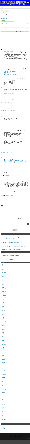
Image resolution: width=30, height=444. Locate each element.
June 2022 (3, 332)
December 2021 (4, 340)
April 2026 (3, 269)
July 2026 (3, 265)
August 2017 (3, 411)
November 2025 (4, 276)
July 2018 (3, 396)
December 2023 (4, 307)
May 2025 (3, 284)
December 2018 (4, 389)
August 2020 (3, 362)
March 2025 (3, 287)
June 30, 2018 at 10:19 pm (11, 110)
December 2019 (4, 373)
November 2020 (4, 358)
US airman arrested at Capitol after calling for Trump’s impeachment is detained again (13, 246)
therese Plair (3, 255)
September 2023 (4, 311)
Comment (2, 206)
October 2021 (3, 343)
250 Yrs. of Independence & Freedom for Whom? (12, 255)
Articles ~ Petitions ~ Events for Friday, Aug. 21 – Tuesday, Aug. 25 (11, 243)
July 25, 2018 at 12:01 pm (8, 102)
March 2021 (3, 352)
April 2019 (3, 384)
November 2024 (4, 292)
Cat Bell (4, 102)
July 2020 (3, 363)
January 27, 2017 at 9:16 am (8, 152)
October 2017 (3, 408)
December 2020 (4, 356)
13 (4, 31)
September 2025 (4, 279)
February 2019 (4, 386)
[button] (25, 43)
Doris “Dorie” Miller (4, 245)
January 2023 (3, 322)
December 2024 (4, 291)
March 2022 (3, 336)
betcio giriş (3, 256)
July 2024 (3, 298)
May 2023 (3, 317)
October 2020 (3, 359)
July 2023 (3, 314)
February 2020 (4, 370)
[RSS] (29, 1)
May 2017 (3, 415)
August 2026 (3, 264)
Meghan (4, 152)
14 (8, 31)
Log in (2, 425)
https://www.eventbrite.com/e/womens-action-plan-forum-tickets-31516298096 (13, 160)
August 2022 (3, 329)
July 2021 (3, 347)
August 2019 (3, 378)
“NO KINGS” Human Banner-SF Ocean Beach (10, 259)
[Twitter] (27, 1)
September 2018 (4, 393)
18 (24, 31)
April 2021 (3, 351)
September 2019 (4, 377)
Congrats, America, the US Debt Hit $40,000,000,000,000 (9, 235)
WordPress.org (4, 429)
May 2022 (3, 333)
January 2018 (3, 404)
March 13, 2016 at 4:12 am (9, 195)
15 (12, 31)
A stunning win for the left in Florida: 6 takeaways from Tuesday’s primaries (12, 237)
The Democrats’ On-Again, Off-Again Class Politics (8, 238)
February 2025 (4, 288)
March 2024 (3, 303)
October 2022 (3, 326)
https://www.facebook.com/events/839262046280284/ (10, 99)
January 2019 (3, 388)
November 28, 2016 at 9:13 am (8, 175)
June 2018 (3, 397)
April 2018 (3, 400)
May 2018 (3, 399)
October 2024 (3, 294)
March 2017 (3, 418)
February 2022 (4, 337)
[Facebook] (26, 1)
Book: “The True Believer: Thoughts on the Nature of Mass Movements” (15, 256)
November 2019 (4, 374)
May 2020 (3, 366)
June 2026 (3, 266)
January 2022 (3, 339)
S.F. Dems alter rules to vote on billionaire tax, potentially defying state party (12, 242)
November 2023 (4, 309)
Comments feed (4, 428)
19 (28, 31)
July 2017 (3, 412)
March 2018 (3, 401)
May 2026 (3, 268)
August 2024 (3, 296)
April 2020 (3, 367)
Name (1, 211)
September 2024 (4, 295)
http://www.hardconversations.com (8, 72)
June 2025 (3, 283)
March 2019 (3, 385)
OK (27, 223)
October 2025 (3, 277)
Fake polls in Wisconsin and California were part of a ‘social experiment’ (11, 249)
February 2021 (4, 354)
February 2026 (4, 272)
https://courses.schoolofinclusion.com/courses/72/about (10, 74)
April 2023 (3, 318)
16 (16, 31)
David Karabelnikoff (5, 110)
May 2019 (3, 382)
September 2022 (4, 328)
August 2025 (3, 280)
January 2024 (3, 306)
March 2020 (3, 369)
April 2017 (3, 416)
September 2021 (4, 344)
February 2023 (4, 321)
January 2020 (3, 371)
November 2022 (4, 325)
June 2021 (3, 348)
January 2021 (3, 355)
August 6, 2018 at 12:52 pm (11, 93)
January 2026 (3, 273)
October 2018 (3, 392)
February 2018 (4, 403)
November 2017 (4, 407)
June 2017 (3, 414)
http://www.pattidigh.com (7, 70)
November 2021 (4, 341)
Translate (6, 12)
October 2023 (3, 310)
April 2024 (3, 302)
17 (20, 31)
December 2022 (4, 324)
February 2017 (4, 419)
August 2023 (3, 313)
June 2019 (3, 381)
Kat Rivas (4, 116)
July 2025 (3, 281)
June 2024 (3, 299)
